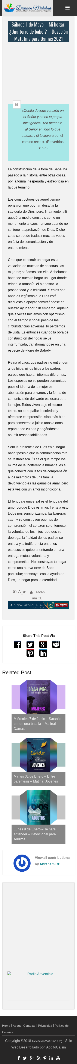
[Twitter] (25, 1058)
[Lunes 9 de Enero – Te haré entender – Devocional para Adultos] (38, 807)
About (17, 1025)
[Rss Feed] (38, 1058)
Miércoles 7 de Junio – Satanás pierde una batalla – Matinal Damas (37, 724)
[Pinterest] (44, 1058)
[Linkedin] (51, 1058)
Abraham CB (50, 864)
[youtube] (58, 1058)
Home (6, 1025)
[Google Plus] (32, 1058)
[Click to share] (43, 646)
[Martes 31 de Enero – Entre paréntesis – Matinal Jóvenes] (38, 755)
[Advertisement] (39, 69)
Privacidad (45, 1025)
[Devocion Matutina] (27, 7)
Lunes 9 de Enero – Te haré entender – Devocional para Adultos (35, 834)
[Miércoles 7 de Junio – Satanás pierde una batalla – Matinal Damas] (38, 697)
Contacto (29, 1025)
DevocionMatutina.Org (47, 1041)
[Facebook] (19, 1058)
